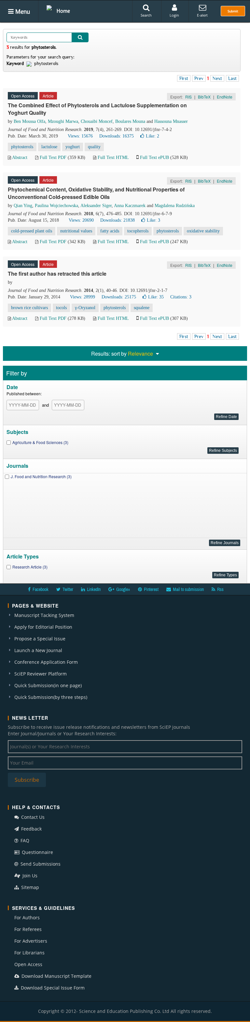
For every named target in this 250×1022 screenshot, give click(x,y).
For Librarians (29, 953)
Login (174, 15)
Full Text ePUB (154, 157)
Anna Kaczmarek (130, 205)
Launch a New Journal (38, 650)
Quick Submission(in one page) (48, 685)
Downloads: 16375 (116, 136)
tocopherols (137, 231)
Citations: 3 (180, 297)
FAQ (24, 840)
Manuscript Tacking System (44, 615)
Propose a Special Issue (39, 638)
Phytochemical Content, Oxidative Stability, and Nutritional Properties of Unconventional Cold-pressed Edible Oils (96, 193)
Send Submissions (40, 864)
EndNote (224, 96)
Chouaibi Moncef (97, 121)
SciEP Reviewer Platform (40, 674)
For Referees (28, 929)
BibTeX (204, 96)
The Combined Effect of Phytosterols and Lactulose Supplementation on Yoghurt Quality (97, 108)
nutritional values (76, 231)
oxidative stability (203, 231)
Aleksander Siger (96, 205)
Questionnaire (37, 852)
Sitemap (29, 887)
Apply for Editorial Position (43, 627)
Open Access (28, 964)
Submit (233, 11)
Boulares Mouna (130, 121)
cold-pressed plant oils (31, 231)
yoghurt (72, 146)
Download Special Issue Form (52, 988)
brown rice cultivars (29, 307)
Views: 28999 (82, 297)
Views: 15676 (80, 136)
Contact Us (32, 817)
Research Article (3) (30, 567)
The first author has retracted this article (57, 273)
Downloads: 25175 (119, 297)
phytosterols (22, 146)
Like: (152, 136)
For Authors (27, 917)
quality (94, 146)
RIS (188, 96)
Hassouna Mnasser (171, 121)
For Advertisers (30, 941)
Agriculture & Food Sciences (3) (40, 442)
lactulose (49, 146)
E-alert (202, 15)
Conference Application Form (46, 662)
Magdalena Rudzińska (175, 205)
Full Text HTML (113, 157)
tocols (61, 307)
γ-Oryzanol (85, 307)
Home (63, 10)
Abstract (19, 157)
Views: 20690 (81, 220)
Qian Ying (23, 205)
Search (146, 15)
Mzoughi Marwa (63, 121)
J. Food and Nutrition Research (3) (41, 476)
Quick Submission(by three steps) (50, 697)
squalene (141, 307)
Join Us (29, 875)
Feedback (31, 829)
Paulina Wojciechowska (56, 205)
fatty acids (109, 231)
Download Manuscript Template (55, 976)
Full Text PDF (53, 157)
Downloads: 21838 (117, 220)
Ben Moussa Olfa (29, 121)
